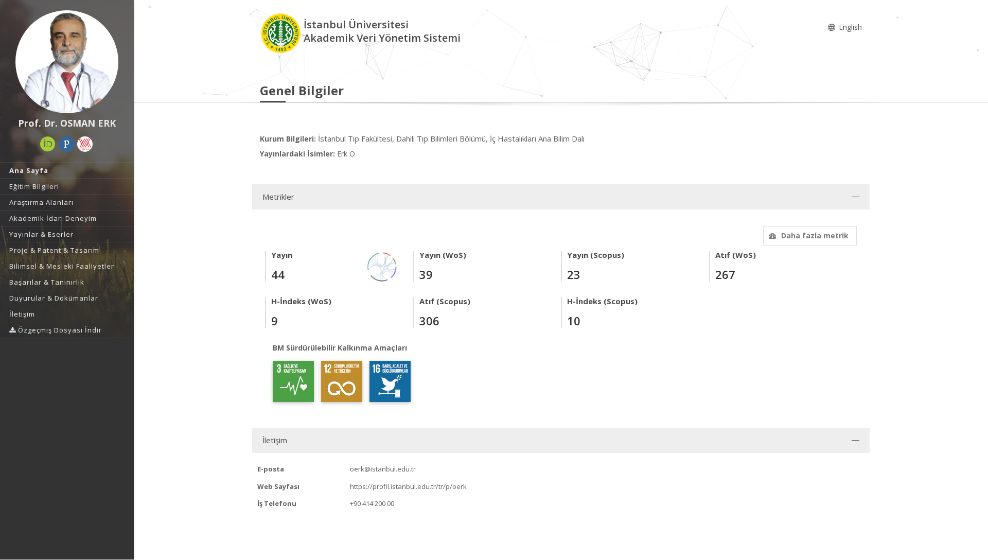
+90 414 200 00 (372, 503)
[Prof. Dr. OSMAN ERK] (67, 61)
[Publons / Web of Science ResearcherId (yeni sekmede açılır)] (67, 144)
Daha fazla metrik (815, 235)
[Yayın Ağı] (382, 266)
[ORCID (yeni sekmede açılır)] (48, 144)
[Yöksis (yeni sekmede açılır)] (85, 144)
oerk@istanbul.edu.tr (383, 469)
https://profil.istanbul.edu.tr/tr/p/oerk (408, 486)
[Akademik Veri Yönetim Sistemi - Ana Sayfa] (282, 33)
